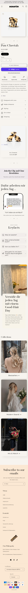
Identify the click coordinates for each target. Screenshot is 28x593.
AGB (4, 495)
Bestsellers (13, 375)
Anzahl (2, 57)
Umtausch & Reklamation (9, 530)
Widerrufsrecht (6, 498)
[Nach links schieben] (10, 41)
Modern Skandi (13, 414)
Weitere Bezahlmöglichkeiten (14, 72)
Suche (4, 527)
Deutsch (13, 577)
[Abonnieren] (23, 484)
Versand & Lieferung (8, 524)
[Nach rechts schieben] (17, 41)
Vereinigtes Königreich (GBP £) (13, 569)
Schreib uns (6, 517)
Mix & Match (13, 453)
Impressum (5, 501)
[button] (1, 6)
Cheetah (5, 54)
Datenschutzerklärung (8, 504)
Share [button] (4, 95)
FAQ (4, 520)
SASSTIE (5, 508)
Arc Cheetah (13, 152)
